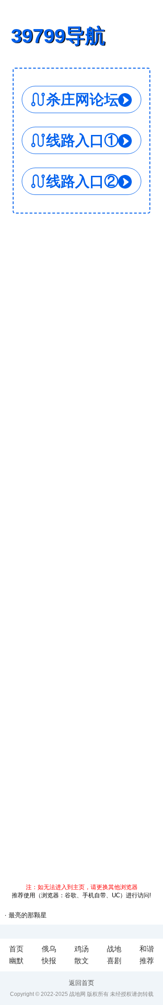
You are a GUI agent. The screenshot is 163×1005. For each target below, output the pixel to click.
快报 (49, 961)
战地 (114, 949)
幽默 (16, 961)
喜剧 (114, 961)
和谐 (146, 949)
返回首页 (81, 982)
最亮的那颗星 (28, 915)
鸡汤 (81, 949)
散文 (81, 961)
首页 (16, 949)
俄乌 (49, 949)
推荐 (146, 961)
